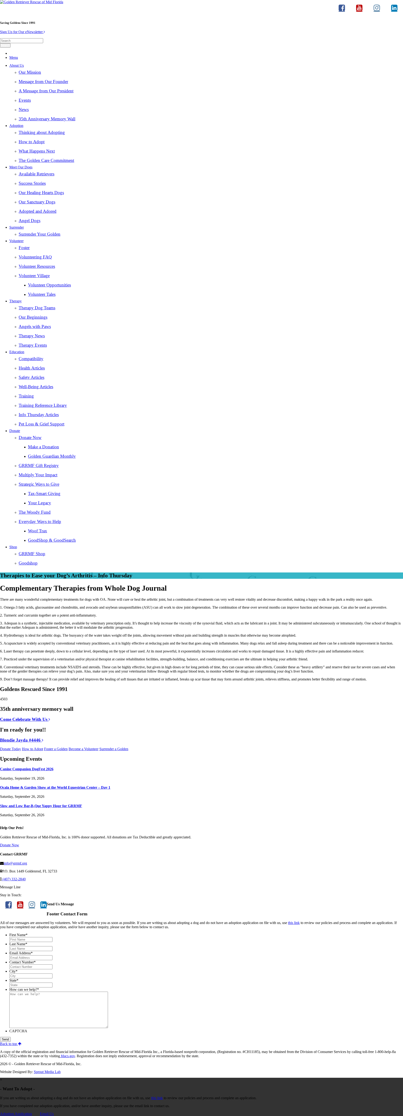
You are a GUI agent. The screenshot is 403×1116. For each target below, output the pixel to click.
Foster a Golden (56, 749)
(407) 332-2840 (14, 879)
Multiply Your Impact (38, 474)
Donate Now (30, 437)
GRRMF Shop (32, 553)
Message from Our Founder (43, 81)
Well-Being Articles (36, 386)
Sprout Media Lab (47, 1072)
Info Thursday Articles (39, 414)
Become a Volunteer (83, 749)
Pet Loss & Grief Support (41, 424)
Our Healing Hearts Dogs (41, 192)
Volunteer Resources (37, 266)
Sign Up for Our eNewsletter (22, 32)
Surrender (16, 227)
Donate (14, 431)
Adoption (16, 126)
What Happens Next (37, 151)
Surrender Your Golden (39, 234)
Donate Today (10, 749)
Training (26, 396)
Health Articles (32, 368)
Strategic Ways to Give (39, 484)
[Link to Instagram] (377, 10)
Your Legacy (39, 502)
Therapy (15, 301)
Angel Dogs (29, 220)
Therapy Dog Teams (37, 307)
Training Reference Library (43, 405)
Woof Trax (37, 530)
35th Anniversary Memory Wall (47, 118)
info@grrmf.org (15, 863)
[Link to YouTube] (359, 10)
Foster (24, 247)
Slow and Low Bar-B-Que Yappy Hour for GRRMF (41, 806)
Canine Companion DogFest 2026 (26, 769)
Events (25, 100)
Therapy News (32, 335)
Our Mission (30, 72)
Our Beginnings (33, 317)
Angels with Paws (35, 326)
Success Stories (32, 183)
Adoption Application (16, 1114)
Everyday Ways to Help (40, 521)
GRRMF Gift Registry (39, 465)
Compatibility (31, 358)
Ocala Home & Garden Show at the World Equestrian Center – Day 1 (55, 787)
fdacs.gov (67, 1056)
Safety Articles (31, 377)
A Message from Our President (46, 90)
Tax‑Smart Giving (44, 493)
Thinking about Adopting (42, 132)
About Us (16, 65)
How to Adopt (32, 141)
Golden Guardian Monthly (52, 456)
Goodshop (28, 563)
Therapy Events (33, 345)
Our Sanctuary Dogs (37, 201)
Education (16, 352)
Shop (13, 547)
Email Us (47, 1114)
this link (294, 923)
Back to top (9, 1044)
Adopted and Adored (37, 211)
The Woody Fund (35, 512)
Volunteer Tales (42, 294)
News (24, 109)
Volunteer (16, 241)
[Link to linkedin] (394, 10)
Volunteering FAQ (35, 257)
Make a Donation (43, 446)
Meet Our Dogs (20, 167)
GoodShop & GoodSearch (52, 540)
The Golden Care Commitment (46, 160)
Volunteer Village (34, 275)
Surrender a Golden (113, 749)
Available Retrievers (36, 173)
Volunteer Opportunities (49, 284)
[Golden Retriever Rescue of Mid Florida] (31, 2)
